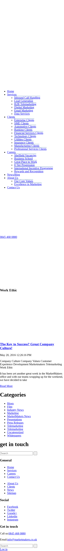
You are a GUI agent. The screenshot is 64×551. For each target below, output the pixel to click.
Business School (23, 158)
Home (10, 91)
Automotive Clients (25, 126)
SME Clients (21, 123)
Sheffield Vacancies (25, 155)
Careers (11, 152)
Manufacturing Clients (26, 145)
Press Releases (15, 422)
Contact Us (13, 187)
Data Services (22, 113)
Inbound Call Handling (27, 97)
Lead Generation (23, 100)
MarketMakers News (19, 416)
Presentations (14, 419)
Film (9, 406)
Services (12, 94)
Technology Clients (25, 136)
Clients (11, 116)
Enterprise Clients (24, 120)
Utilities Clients (22, 139)
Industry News (15, 409)
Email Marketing (23, 110)
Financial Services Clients (28, 132)
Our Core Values (23, 181)
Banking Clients (23, 129)
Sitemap (11, 493)
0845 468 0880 (8, 236)
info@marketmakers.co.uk (22, 539)
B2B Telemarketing (25, 104)
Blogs (10, 403)
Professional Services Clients (30, 148)
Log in (3, 549)
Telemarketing (15, 425)
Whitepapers (14, 435)
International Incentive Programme (33, 168)
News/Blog (13, 174)
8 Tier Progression (24, 165)
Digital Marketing (24, 107)
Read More (6, 386)
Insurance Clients (24, 142)
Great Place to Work (25, 161)
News (10, 489)
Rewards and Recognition (28, 171)
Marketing (13, 413)
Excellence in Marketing (28, 184)
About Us (12, 177)
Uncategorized (15, 432)
